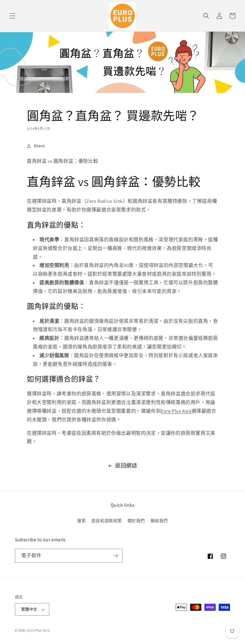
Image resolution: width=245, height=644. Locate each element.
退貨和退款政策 (106, 520)
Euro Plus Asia (176, 411)
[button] (12, 15)
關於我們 (136, 520)
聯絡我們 (159, 520)
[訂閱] (115, 556)
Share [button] (39, 145)
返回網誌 (126, 465)
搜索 (81, 520)
